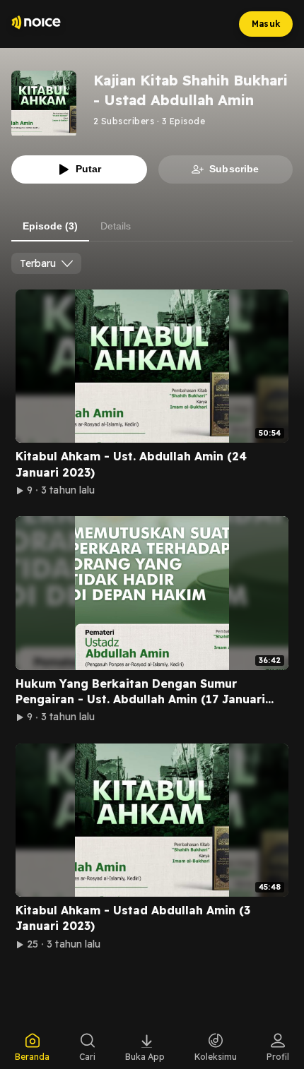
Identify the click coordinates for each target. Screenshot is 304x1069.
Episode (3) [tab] (50, 226)
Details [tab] (115, 226)
